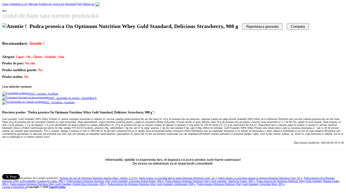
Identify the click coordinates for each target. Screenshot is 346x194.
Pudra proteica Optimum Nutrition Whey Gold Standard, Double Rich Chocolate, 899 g (58, 183)
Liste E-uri (58, 3)
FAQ (79, 3)
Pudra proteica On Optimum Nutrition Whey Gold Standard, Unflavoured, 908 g (151, 183)
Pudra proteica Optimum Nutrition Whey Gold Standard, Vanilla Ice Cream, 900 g (210, 180)
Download (70, 3)
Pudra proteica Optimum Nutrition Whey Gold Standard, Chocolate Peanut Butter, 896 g (115, 180)
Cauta (5, 3)
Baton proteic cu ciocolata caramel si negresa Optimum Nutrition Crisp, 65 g (260, 177)
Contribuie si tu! (18, 3)
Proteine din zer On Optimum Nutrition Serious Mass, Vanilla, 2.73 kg (98, 177)
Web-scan (33, 3)
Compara (298, 27)
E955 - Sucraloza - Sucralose (59, 102)
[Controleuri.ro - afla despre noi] (97, 3)
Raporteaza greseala (262, 27)
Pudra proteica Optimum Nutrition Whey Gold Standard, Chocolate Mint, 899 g (241, 183)
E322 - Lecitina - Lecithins (43, 93)
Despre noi (89, 3)
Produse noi (45, 3)
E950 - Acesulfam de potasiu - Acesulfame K (72, 97)
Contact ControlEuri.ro (14, 186)
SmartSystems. (57, 186)
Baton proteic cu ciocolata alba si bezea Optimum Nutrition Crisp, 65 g (178, 177)
